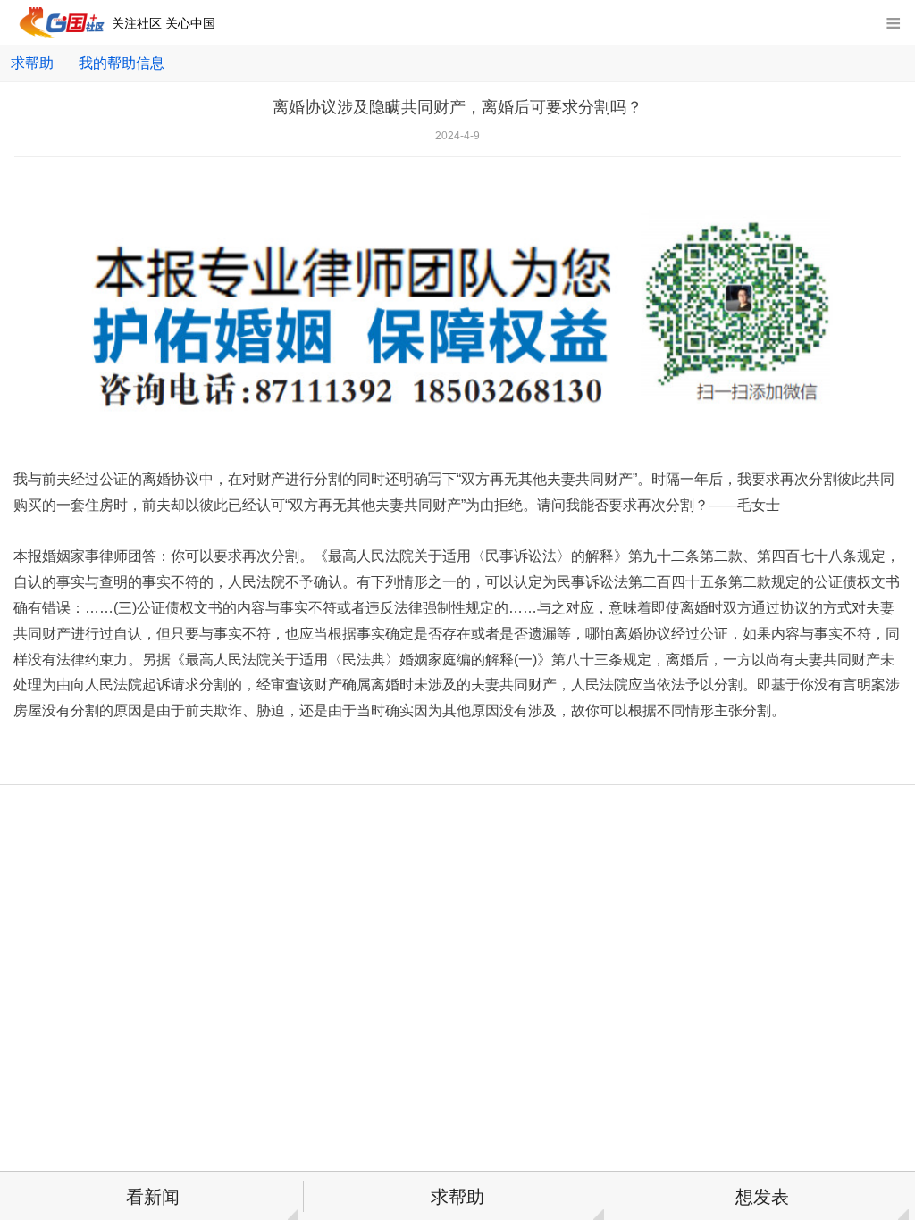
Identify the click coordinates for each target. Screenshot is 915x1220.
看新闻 (153, 1197)
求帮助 (32, 63)
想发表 (762, 1197)
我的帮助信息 (121, 63)
